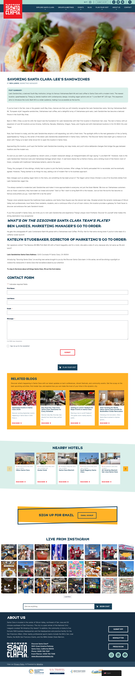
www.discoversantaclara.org (42, 656)
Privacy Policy (19, 664)
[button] (125, 468)
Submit (67, 352)
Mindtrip (40, 664)
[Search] (130, 2)
